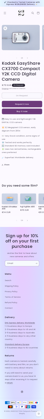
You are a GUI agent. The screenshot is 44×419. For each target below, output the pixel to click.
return (10, 382)
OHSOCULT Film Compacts (21, 411)
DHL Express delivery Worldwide (20, 322)
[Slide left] (16, 58)
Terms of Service (13, 297)
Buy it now (22, 111)
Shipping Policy (12, 286)
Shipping (5, 88)
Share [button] (7, 164)
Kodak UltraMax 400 (9, 208)
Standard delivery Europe (17, 344)
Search (8, 280)
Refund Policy (11, 302)
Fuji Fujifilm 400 (27, 207)
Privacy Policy (11, 291)
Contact (9, 308)
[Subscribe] (36, 263)
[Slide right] (27, 58)
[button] (5, 13)
